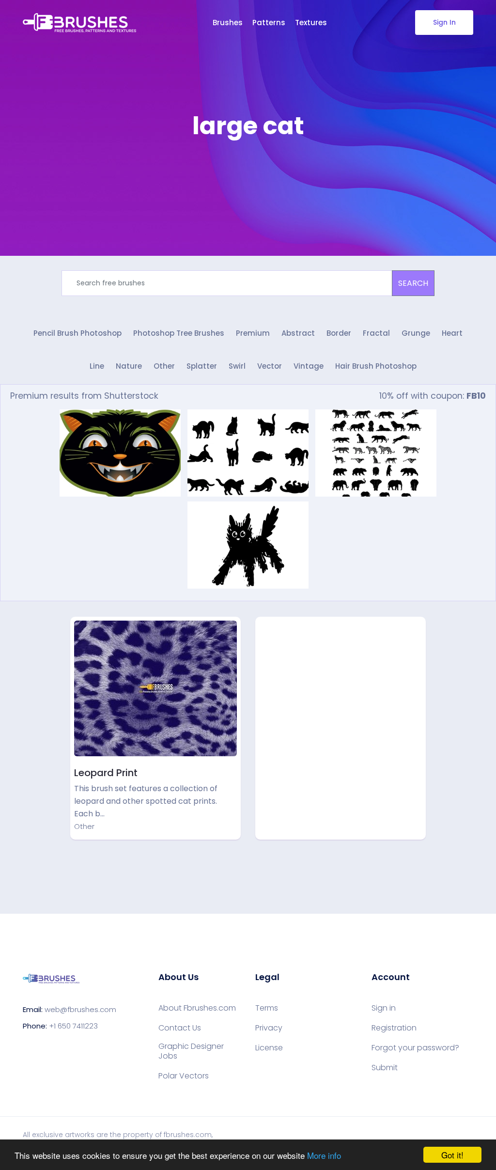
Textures (311, 22)
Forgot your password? (415, 1048)
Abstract (298, 333)
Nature (129, 366)
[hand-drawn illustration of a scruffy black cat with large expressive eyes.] (248, 545)
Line (97, 366)
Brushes (228, 22)
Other (164, 366)
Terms (266, 1008)
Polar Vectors (183, 1076)
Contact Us (179, 1028)
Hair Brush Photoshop (376, 366)
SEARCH (413, 283)
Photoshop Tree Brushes (178, 333)
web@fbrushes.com (80, 1009)
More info (324, 1155)
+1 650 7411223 (73, 1026)
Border (338, 333)
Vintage (309, 366)
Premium (253, 333)
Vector (269, 366)
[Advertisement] (248, 169)
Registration (394, 1028)
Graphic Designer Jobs (191, 1051)
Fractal (376, 333)
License (269, 1048)
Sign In (444, 22)
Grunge (416, 333)
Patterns (268, 22)
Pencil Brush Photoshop (77, 333)
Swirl (237, 366)
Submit (385, 1068)
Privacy (268, 1028)
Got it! (452, 1155)
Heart (452, 333)
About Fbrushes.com (197, 1008)
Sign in (384, 1008)
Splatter (201, 366)
